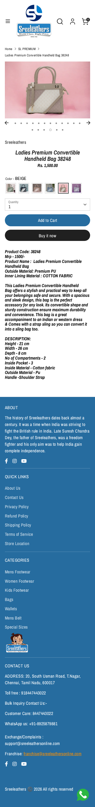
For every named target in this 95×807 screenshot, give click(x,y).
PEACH (37, 188)
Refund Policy (16, 516)
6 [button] (44, 123)
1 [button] (15, 123)
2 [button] (21, 123)
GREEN (10, 188)
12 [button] (79, 123)
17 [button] (56, 130)
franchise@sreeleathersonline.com (52, 754)
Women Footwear (19, 581)
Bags (9, 599)
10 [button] (68, 123)
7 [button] (50, 123)
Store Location (17, 543)
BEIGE (63, 188)
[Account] (72, 20)
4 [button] (33, 123)
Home (8, 49)
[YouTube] (24, 461)
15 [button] (44, 130)
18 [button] (62, 130)
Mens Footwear (17, 572)
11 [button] (74, 123)
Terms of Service (19, 534)
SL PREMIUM (27, 49)
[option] (47, 90)
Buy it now (48, 236)
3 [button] (27, 123)
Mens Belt (13, 618)
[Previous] (6, 122)
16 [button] (50, 130)
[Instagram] (15, 461)
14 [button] (38, 130)
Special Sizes (16, 627)
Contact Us (14, 497)
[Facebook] (7, 461)
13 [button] (32, 130)
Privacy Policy (16, 507)
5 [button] (38, 123)
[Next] (88, 122)
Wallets (11, 609)
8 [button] (56, 123)
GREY (76, 188)
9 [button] (62, 123)
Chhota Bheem (16, 642)
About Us (12, 488)
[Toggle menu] (8, 21)
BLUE (50, 188)
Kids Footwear (17, 590)
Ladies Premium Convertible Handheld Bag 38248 (37, 55)
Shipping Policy (18, 525)
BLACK (24, 188)
